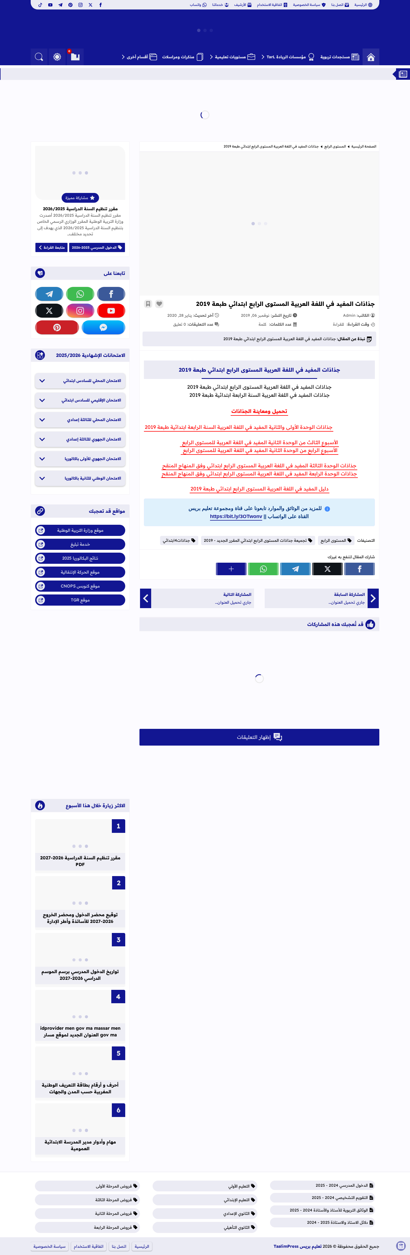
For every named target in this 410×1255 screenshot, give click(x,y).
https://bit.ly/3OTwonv (236, 516)
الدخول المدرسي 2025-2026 (94, 247)
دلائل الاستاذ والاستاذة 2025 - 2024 (337, 1222)
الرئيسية (360, 5)
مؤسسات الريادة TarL (286, 56)
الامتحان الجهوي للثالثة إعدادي (93, 439)
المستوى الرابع (335, 146)
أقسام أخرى (137, 56)
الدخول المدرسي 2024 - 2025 (342, 1185)
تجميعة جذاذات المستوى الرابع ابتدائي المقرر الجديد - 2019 (255, 540)
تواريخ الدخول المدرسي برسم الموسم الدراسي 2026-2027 (80, 975)
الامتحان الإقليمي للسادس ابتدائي (91, 400)
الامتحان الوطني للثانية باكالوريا (93, 478)
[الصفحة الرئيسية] (371, 57)
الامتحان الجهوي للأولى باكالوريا (93, 458)
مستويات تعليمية (230, 56)
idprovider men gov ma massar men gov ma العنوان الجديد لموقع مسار (80, 1031)
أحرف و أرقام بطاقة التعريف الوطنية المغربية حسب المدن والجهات (80, 1088)
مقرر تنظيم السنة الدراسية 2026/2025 (80, 208)
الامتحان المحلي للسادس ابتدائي (92, 380)
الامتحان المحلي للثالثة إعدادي (94, 419)
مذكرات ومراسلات (178, 56)
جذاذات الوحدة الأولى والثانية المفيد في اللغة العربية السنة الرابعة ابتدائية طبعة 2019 (238, 427)
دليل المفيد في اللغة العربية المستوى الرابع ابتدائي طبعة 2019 (259, 488)
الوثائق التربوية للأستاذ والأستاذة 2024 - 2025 (329, 1210)
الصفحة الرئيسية (363, 146)
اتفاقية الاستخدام (269, 5)
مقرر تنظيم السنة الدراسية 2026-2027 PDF (80, 861)
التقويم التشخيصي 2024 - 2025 (340, 1197)
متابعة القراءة (54, 247)
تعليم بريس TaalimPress (298, 1246)
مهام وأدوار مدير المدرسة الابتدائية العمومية (80, 1145)
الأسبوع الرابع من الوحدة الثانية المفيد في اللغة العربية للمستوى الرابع (259, 450)
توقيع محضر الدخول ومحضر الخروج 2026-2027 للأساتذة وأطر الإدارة (80, 918)
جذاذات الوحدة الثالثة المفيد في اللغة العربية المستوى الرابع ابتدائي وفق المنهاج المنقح (259, 465)
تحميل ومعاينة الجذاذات (259, 411)
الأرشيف (240, 5)
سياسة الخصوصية (306, 5)
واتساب (195, 5)
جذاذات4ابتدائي (176, 540)
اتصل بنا (337, 5)
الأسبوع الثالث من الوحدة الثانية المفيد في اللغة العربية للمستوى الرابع (259, 442)
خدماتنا (217, 5)
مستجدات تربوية (335, 56)
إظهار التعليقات (254, 737)
